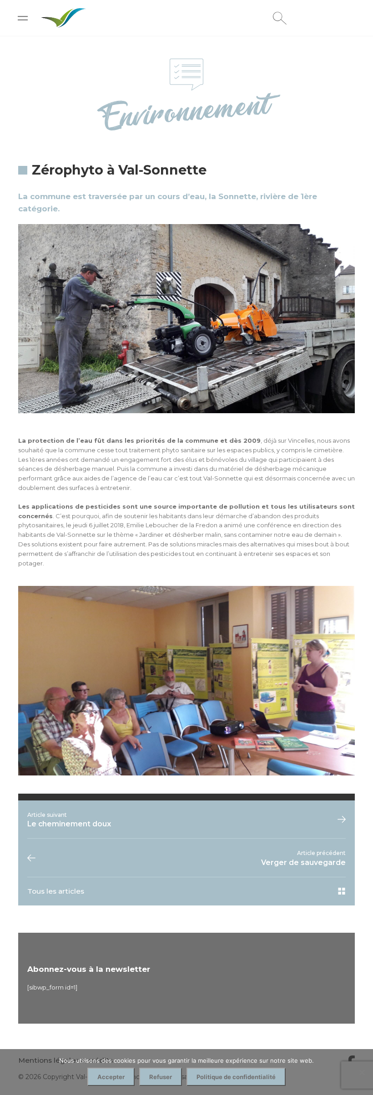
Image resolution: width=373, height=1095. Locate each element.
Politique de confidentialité (236, 1076)
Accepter (111, 1076)
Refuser (160, 1076)
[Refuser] (361, 1072)
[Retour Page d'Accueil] (63, 23)
